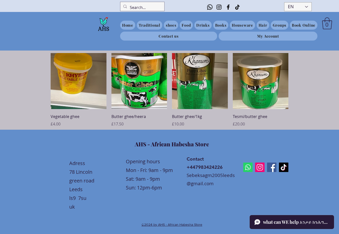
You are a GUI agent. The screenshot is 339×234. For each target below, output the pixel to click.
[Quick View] (78, 81)
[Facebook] (228, 7)
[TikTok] (237, 7)
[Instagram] (219, 7)
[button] (327, 23)
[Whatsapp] (209, 7)
